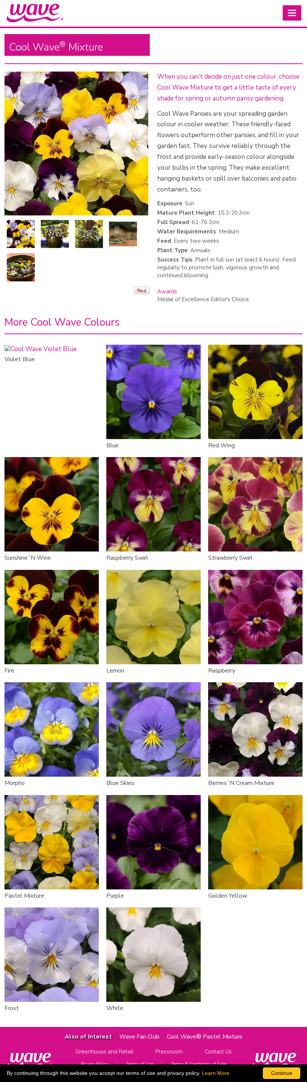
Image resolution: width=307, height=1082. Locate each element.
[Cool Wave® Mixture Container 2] (89, 234)
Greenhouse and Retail (104, 1051)
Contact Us (218, 1051)
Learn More (216, 1073)
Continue (281, 1073)
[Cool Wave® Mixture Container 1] (55, 234)
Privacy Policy (94, 1064)
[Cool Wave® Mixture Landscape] (123, 234)
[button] (292, 13)
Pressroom (169, 1051)
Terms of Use (139, 1064)
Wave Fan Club (139, 1037)
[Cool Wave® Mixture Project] (21, 267)
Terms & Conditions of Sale (198, 1064)
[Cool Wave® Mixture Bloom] (21, 234)
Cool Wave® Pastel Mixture (205, 1037)
